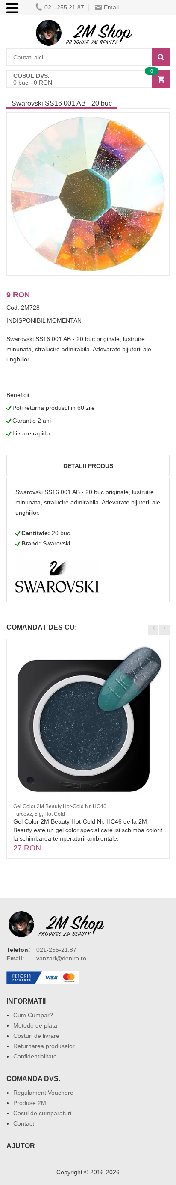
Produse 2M (29, 1102)
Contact (23, 1123)
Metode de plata (35, 1025)
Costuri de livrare (36, 1035)
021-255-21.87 (56, 949)
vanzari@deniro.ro (61, 958)
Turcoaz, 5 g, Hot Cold (39, 814)
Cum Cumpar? (33, 1015)
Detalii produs (88, 465)
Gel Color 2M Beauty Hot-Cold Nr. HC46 (59, 806)
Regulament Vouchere (43, 1092)
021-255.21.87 (64, 7)
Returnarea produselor (44, 1046)
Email (111, 7)
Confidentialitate (35, 1056)
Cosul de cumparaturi (42, 1113)
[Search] (161, 57)
